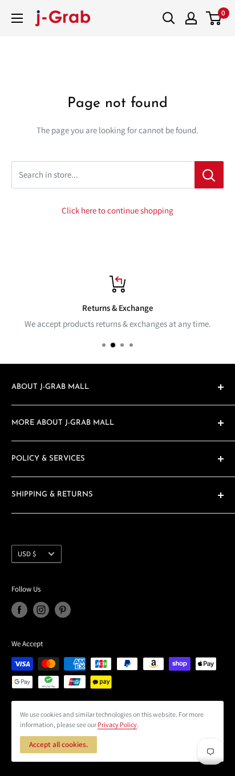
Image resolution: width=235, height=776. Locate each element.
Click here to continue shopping (117, 210)
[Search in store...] (209, 174)
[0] (214, 18)
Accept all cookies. (58, 744)
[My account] (191, 18)
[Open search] (169, 18)
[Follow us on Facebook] (19, 610)
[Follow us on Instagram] (41, 610)
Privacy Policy (117, 724)
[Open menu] (17, 18)
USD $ (27, 554)
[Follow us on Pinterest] (63, 610)
